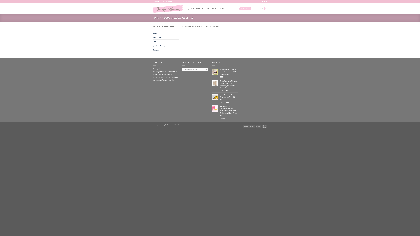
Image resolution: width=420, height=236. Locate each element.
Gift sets (156, 50)
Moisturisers (157, 37)
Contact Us (222, 9)
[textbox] (195, 69)
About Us (200, 9)
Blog (214, 9)
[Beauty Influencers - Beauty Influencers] (168, 9)
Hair (154, 42)
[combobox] (195, 69)
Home (192, 9)
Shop (207, 9)
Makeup (156, 33)
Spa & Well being (159, 46)
